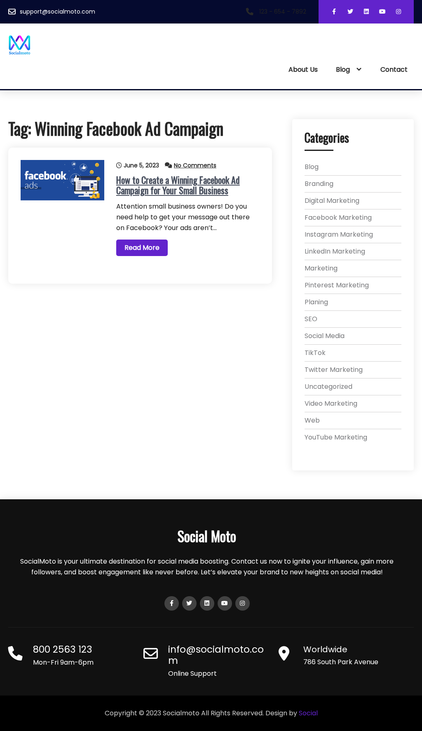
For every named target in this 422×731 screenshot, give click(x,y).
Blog (343, 69)
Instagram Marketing (339, 234)
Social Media (325, 336)
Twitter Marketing (334, 369)
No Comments (195, 165)
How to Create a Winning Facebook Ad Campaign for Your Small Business (178, 184)
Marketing (321, 268)
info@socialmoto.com (216, 655)
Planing (316, 302)
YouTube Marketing (336, 437)
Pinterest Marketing (337, 285)
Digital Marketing (332, 200)
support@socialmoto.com (57, 11)
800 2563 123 (62, 649)
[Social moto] (51, 45)
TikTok (315, 352)
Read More (141, 247)
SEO (311, 319)
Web (312, 420)
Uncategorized (328, 386)
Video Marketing (331, 403)
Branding (319, 183)
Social (308, 713)
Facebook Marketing (338, 217)
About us (303, 69)
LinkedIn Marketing (335, 251)
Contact (394, 69)
